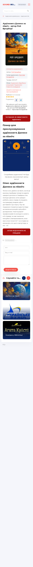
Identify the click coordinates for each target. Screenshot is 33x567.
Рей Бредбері (16, 72)
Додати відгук (11, 269)
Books (9, 4)
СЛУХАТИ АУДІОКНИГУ (14, 69)
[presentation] (24, 278)
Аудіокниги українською (12, 16)
